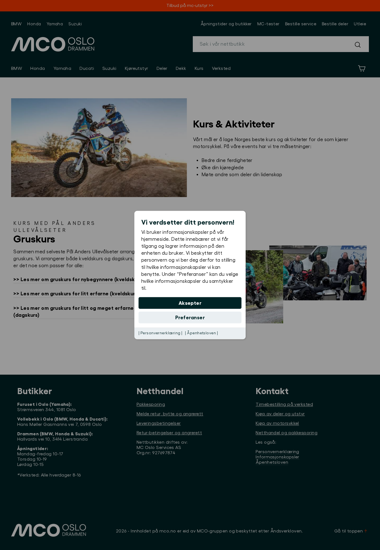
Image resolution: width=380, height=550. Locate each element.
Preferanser (190, 317)
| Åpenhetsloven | (201, 333)
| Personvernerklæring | (160, 333)
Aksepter (190, 303)
